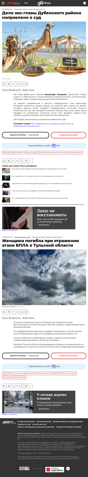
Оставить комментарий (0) (68, 135)
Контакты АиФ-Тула (39, 424)
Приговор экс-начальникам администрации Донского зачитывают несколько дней (42, 183)
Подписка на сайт (24, 424)
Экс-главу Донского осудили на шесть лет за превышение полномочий (37, 176)
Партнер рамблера (37, 468)
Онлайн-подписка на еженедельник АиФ (68, 421)
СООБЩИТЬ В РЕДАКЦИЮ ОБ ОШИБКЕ (68, 427)
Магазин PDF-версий (43, 421)
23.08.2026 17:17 (7, 237)
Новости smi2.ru (9, 230)
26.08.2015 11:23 (7, 9)
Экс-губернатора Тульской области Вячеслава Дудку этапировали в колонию (40, 198)
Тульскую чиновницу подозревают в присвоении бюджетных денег (36, 191)
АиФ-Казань (6, 78)
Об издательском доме (26, 421)
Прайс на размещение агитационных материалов (36, 427)
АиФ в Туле (21, 306)
